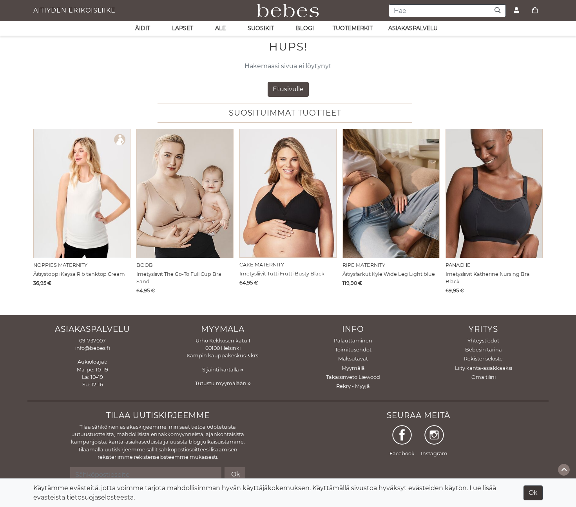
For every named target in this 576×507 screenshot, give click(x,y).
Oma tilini (483, 377)
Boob (144, 265)
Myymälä (353, 368)
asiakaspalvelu (413, 28)
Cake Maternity (261, 265)
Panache (458, 265)
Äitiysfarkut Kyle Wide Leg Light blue (388, 274)
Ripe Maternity (363, 265)
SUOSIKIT (261, 28)
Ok (533, 492)
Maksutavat (353, 359)
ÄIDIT (142, 28)
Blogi (305, 28)
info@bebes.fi (92, 348)
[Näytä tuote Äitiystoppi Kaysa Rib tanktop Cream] (81, 193)
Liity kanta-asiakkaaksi (483, 368)
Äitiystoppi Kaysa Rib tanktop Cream (79, 274)
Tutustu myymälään (221, 383)
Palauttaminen (353, 341)
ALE (220, 28)
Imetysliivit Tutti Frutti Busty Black (281, 274)
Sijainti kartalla (221, 370)
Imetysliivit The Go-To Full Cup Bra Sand (178, 277)
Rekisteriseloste (483, 359)
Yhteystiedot (483, 341)
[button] (535, 206)
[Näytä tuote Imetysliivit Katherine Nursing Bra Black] (494, 193)
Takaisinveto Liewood (353, 377)
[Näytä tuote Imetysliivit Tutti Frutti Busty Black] (288, 193)
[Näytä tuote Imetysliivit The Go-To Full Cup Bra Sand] (185, 193)
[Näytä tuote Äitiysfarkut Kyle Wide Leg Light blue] (391, 193)
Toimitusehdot (353, 350)
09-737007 (92, 341)
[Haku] (498, 10)
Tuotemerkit (353, 28)
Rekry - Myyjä (353, 386)
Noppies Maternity (60, 265)
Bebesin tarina (483, 350)
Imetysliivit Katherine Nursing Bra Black (488, 277)
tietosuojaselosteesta (100, 497)
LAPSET (182, 28)
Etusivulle (288, 89)
